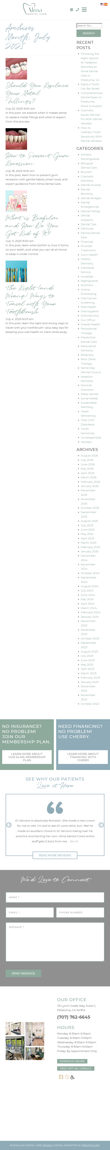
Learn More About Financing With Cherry (83, 757)
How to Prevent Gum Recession (37, 160)
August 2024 (89, 586)
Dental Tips (88, 224)
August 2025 (89, 521)
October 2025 (90, 508)
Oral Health (88, 307)
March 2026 (89, 477)
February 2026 (90, 481)
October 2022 (90, 703)
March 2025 (88, 542)
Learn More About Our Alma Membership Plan (27, 757)
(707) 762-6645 (73, 1017)
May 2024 (87, 599)
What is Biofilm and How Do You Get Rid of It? (32, 226)
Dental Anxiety (91, 185)
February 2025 (90, 547)
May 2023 (87, 664)
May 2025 (87, 534)
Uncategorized (91, 437)
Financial (87, 241)
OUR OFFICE (72, 999)
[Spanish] (106, 4)
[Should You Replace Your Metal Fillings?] (16, 69)
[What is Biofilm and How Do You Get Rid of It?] (16, 202)
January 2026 (90, 486)
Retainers (87, 355)
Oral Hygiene (90, 311)
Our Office (88, 320)
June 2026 (88, 464)
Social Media (89, 398)
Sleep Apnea (89, 394)
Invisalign (87, 276)
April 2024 (88, 603)
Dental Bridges (91, 198)
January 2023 (90, 682)
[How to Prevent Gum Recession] (16, 139)
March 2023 (88, 673)
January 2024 (90, 616)
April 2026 (87, 473)
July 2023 (87, 656)
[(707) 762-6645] (77, 9)
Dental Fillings (90, 211)
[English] (102, 4)
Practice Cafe (91, 1145)
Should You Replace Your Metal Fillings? (37, 93)
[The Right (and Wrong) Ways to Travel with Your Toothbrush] (16, 272)
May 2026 (87, 468)
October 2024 (90, 573)
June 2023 (88, 660)
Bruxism (86, 172)
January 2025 (90, 551)
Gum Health (89, 254)
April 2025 (87, 538)
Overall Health (90, 324)
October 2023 (90, 638)
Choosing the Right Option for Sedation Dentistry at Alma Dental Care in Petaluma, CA (90, 67)
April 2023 (87, 669)
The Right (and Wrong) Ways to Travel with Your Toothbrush (31, 300)
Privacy (47, 1145)
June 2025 (88, 529)
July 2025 (87, 525)
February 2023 (90, 677)
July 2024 (87, 590)
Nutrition (87, 285)
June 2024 (88, 595)
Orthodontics (90, 315)
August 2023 (89, 651)
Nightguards (89, 280)
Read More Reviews (55, 855)
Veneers (86, 442)
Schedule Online (72, 1061)
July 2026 (87, 460)
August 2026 (89, 455)
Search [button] (89, 33)
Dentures (87, 228)
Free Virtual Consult (76, 1068)
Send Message (23, 973)
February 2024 (91, 612)
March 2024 (89, 608)
